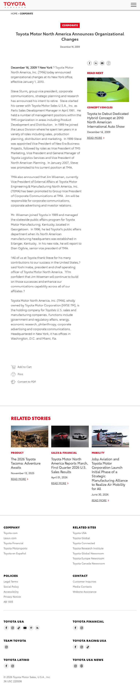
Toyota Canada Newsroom (89, 563)
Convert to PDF (27, 381)
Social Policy (11, 586)
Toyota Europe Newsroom (88, 558)
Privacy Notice (12, 596)
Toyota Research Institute (88, 548)
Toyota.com (11, 533)
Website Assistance (84, 591)
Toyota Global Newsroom (88, 553)
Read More (94, 138)
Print (20, 374)
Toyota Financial (13, 543)
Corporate (26, 13)
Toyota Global (81, 538)
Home (14, 13)
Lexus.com (10, 538)
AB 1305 (8, 601)
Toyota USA (79, 533)
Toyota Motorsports (15, 548)
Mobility (98, 452)
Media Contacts (82, 586)
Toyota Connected (84, 543)
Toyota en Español (15, 553)
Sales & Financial (64, 452)
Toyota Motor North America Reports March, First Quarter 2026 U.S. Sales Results (69, 465)
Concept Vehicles (100, 107)
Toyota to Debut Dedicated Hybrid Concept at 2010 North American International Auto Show (108, 119)
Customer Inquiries (84, 581)
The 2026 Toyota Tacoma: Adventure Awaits (25, 463)
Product (17, 452)
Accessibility (11, 591)
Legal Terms (11, 581)
